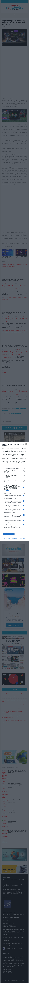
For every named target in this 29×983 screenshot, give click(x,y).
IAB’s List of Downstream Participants (16, 464)
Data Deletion (7, 538)
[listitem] (14, 468)
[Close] (26, 444)
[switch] (24, 471)
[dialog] (14, 491)
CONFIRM (8, 533)
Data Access (14, 538)
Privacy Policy (22, 538)
